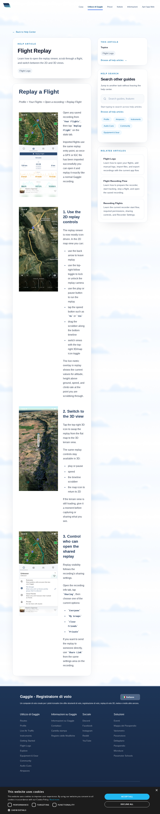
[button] (54, 810)
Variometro (119, 730)
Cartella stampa (59, 730)
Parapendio (119, 745)
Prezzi (109, 7)
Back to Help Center (24, 32)
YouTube (86, 740)
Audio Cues (109, 126)
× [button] (156, 790)
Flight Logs (25, 71)
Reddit (85, 735)
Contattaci (56, 725)
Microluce (118, 750)
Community (125, 126)
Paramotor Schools (123, 755)
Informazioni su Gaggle (62, 720)
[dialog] (80, 800)
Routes (23, 720)
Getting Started (27, 740)
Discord (86, 720)
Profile (106, 119)
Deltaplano (119, 740)
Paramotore (119, 735)
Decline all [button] (127, 804)
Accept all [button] (127, 796)
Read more (55, 799)
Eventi (117, 720)
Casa (81, 7)
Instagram (87, 730)
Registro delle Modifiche (63, 735)
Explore (24, 750)
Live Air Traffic (27, 730)
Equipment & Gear (111, 132)
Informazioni (132, 7)
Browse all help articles (114, 60)
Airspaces (120, 119)
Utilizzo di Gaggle (95, 7)
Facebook (87, 725)
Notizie (120, 7)
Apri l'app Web (148, 7)
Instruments (136, 119)
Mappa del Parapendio (125, 725)
